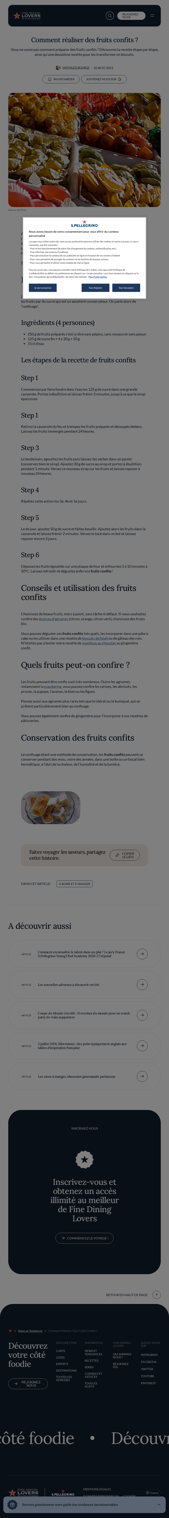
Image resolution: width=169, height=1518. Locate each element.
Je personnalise (43, 287)
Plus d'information (97, 276)
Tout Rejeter (95, 287)
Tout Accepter (126, 287)
